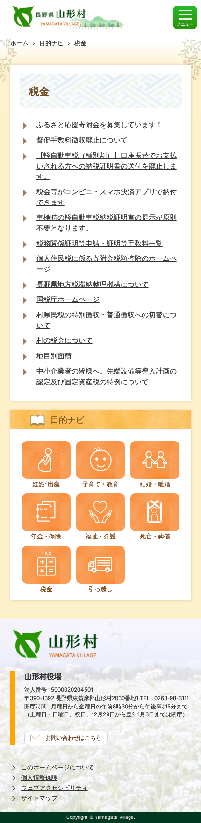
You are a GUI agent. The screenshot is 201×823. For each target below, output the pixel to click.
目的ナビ (51, 43)
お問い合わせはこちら (73, 738)
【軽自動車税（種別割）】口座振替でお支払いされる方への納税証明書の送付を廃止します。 (106, 166)
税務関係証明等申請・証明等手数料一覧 (99, 243)
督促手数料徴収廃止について (82, 140)
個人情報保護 (39, 777)
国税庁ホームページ (68, 299)
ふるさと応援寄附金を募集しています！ (99, 124)
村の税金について (64, 340)
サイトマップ (39, 798)
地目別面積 (54, 355)
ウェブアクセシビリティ (54, 787)
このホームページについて (57, 767)
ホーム (19, 43)
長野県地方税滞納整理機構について (92, 284)
